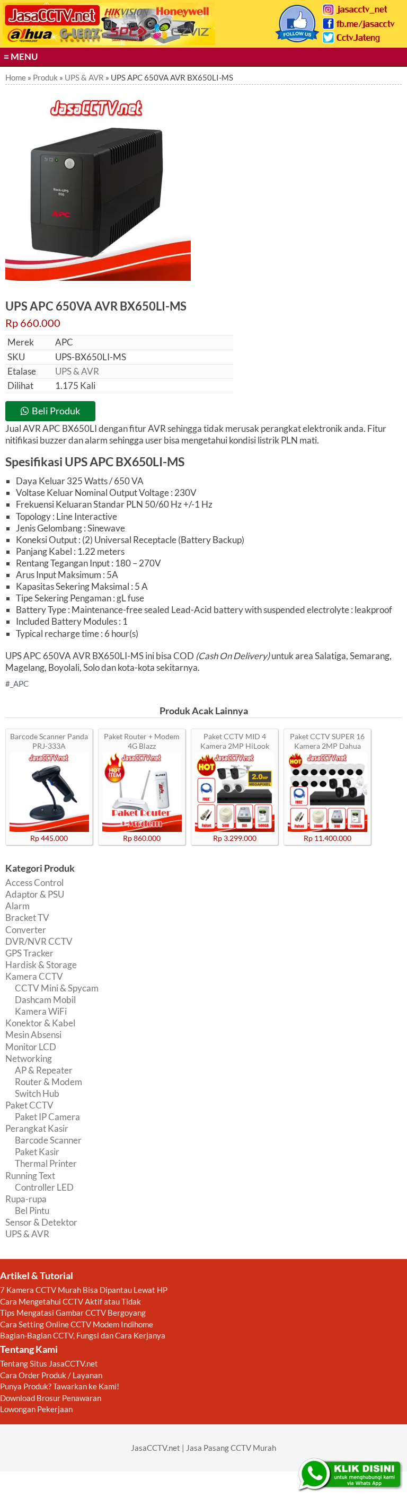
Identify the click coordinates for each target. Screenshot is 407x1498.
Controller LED (44, 1187)
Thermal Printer (46, 1163)
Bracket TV (27, 917)
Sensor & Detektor (41, 1222)
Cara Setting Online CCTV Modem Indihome (76, 1324)
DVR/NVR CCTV (39, 941)
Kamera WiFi (41, 1011)
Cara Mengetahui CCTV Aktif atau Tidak (70, 1301)
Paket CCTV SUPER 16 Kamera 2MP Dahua (327, 741)
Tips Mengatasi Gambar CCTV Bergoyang (73, 1312)
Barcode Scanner (48, 1140)
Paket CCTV (29, 1105)
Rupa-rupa (26, 1198)
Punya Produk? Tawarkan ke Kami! (59, 1386)
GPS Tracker (29, 953)
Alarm (17, 905)
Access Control (34, 882)
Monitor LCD (30, 1046)
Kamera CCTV (34, 976)
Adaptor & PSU (34, 894)
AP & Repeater (44, 1070)
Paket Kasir (37, 1151)
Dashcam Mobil (45, 999)
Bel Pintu (32, 1210)
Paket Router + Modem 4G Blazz (142, 741)
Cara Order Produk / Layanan (51, 1375)
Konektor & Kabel (40, 1023)
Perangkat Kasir (36, 1128)
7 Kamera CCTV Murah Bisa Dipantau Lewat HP (83, 1290)
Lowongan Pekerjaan (36, 1409)
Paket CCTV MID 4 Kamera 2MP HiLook (234, 741)
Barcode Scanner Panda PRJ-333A (49, 741)
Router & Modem (48, 1081)
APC (21, 683)
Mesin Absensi (33, 1034)
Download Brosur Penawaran (50, 1398)
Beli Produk (56, 410)
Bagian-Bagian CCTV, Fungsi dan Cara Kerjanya (82, 1335)
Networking (28, 1058)
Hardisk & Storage (41, 964)
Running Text (30, 1175)
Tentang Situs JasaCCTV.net (49, 1363)
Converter (25, 929)
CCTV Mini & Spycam (57, 988)
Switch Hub (37, 1093)
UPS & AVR (77, 371)
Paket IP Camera (47, 1116)
